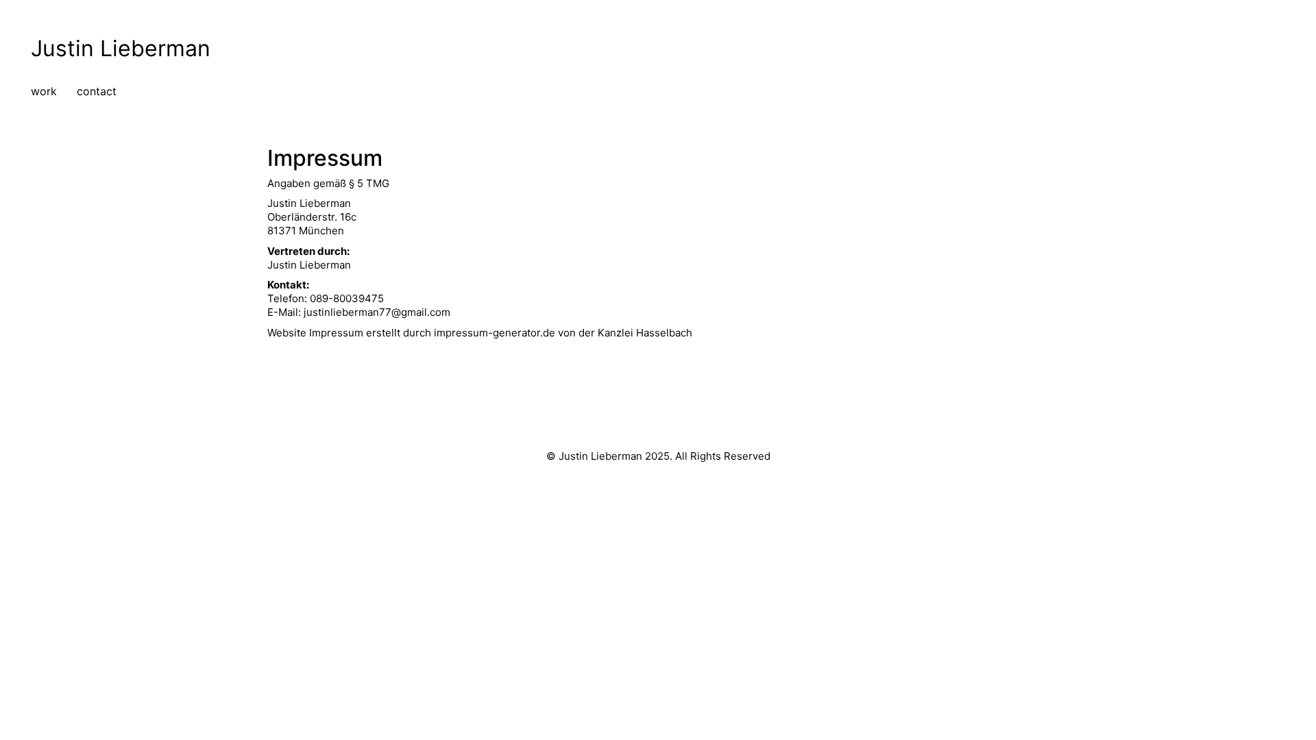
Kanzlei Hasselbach (645, 332)
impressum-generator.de (494, 332)
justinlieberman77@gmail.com (377, 312)
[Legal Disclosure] (656, 412)
